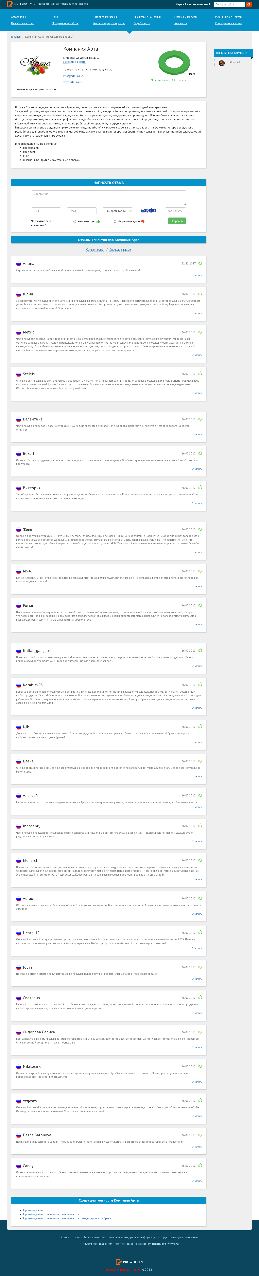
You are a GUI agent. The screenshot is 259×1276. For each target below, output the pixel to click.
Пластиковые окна (22, 23)
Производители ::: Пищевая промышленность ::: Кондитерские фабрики (67, 1218)
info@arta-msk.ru (73, 76)
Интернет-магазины (105, 17)
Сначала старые (120, 250)
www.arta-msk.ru (73, 82)
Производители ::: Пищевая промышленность (51, 1214)
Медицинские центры (228, 17)
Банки (55, 17)
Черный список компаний (193, 4)
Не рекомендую (129, 221)
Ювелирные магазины (228, 23)
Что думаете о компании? (41, 223)
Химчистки (180, 23)
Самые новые (95, 250)
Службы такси (142, 23)
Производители (33, 1210)
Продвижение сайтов (65, 23)
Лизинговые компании (147, 17)
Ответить (197, 274)
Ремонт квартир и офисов (109, 23)
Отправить (177, 221)
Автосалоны (18, 17)
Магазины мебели (185, 17)
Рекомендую (86, 221)
